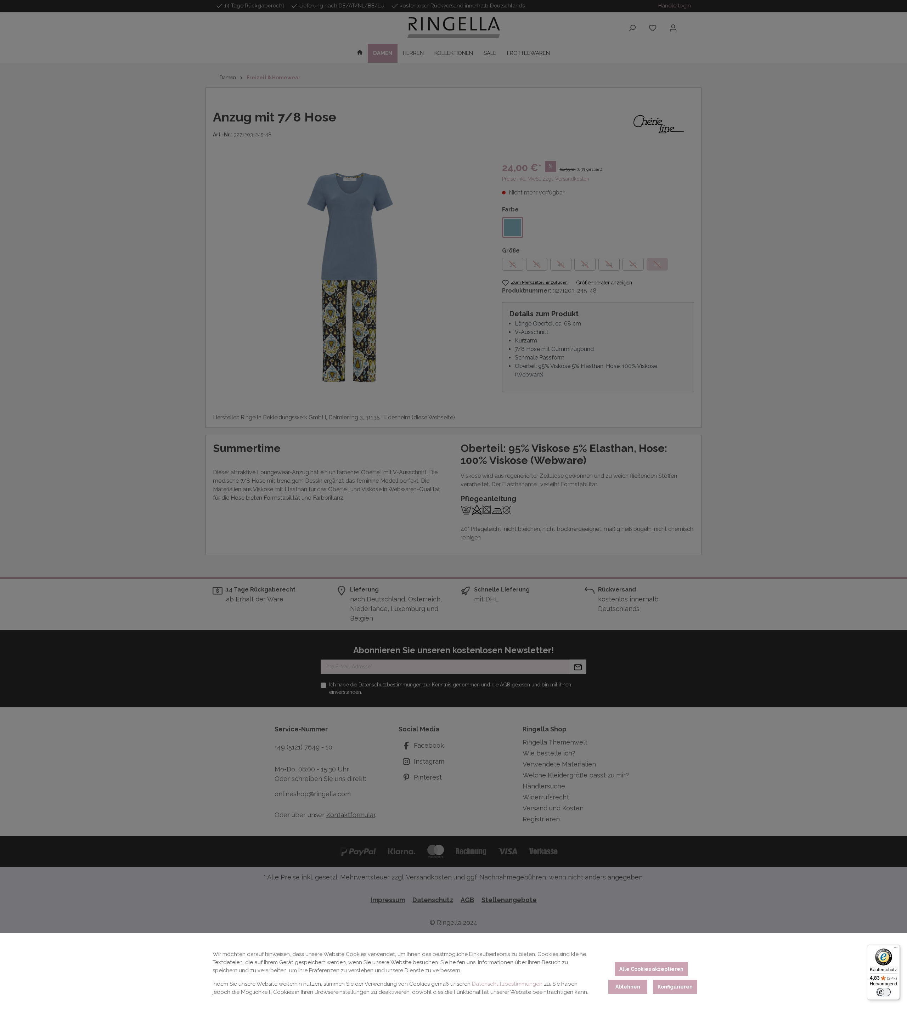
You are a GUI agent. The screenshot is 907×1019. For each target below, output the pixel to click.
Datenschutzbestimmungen (507, 984)
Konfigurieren (675, 987)
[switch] (884, 992)
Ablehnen (627, 987)
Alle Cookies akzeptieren (651, 969)
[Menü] (895, 949)
